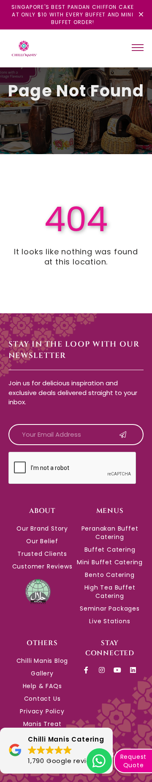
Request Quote (133, 761)
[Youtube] (117, 670)
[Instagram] (102, 670)
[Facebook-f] (86, 670)
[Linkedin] (133, 670)
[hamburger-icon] (138, 48)
